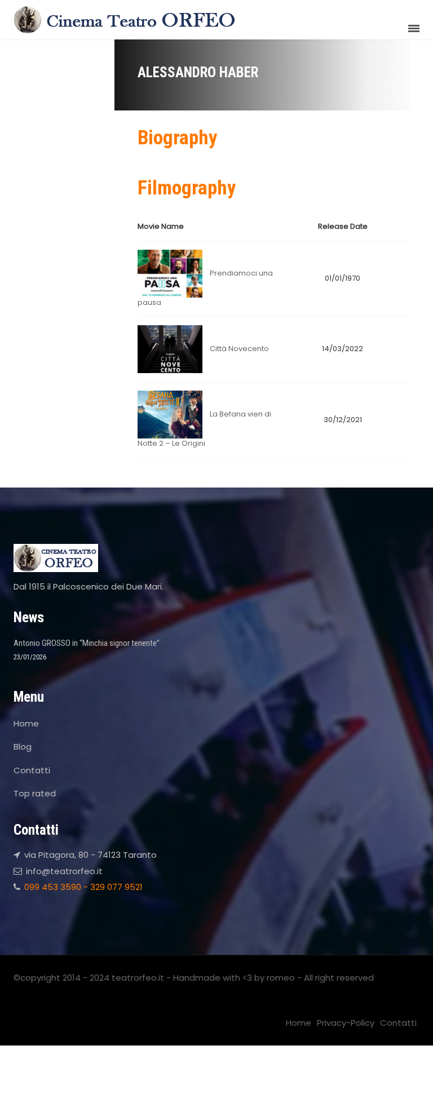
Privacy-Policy (345, 1023)
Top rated (35, 793)
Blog (23, 746)
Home (26, 723)
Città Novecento (239, 348)
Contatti (32, 770)
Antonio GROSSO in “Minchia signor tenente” (87, 643)
